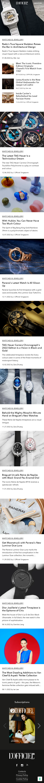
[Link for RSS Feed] (27, 765)
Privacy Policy (22, 775)
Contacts (22, 771)
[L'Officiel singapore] (22, 3)
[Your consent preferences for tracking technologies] (40, 779)
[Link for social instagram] (22, 766)
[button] (39, 725)
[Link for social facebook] (17, 766)
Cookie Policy (22, 779)
